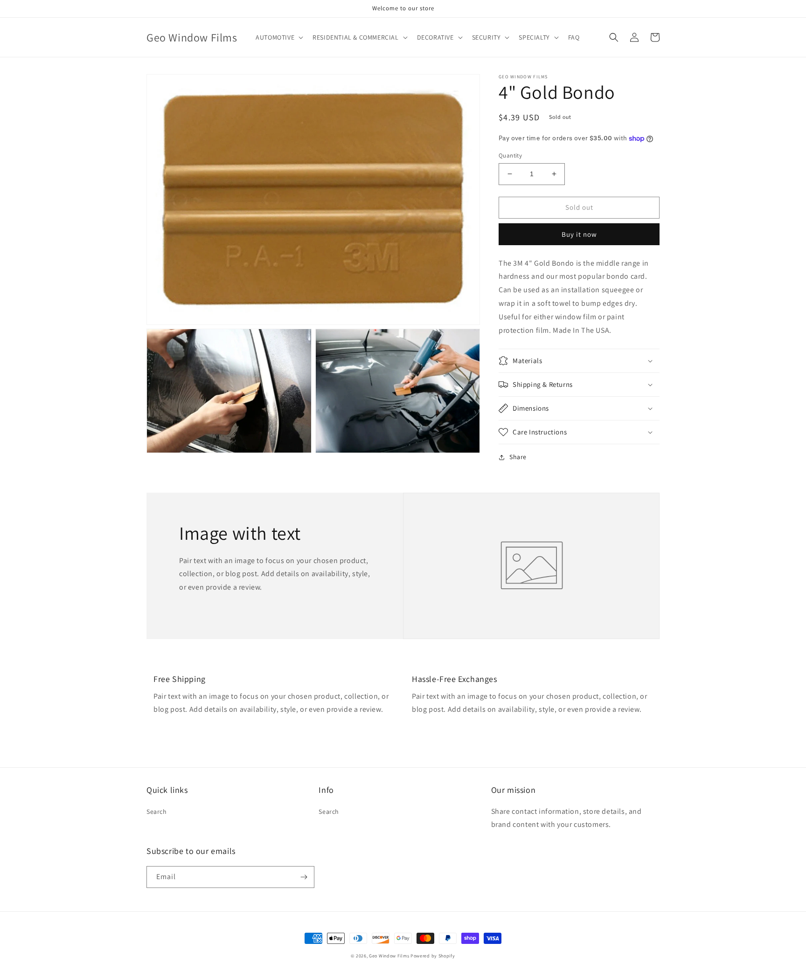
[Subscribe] (303, 877)
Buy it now (579, 234)
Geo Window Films (389, 956)
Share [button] (518, 457)
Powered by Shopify (432, 956)
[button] (278, 37)
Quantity (510, 155)
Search (156, 811)
